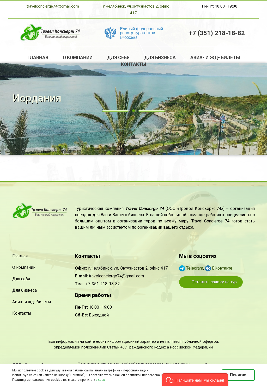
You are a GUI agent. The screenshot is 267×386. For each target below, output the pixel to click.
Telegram (194, 268)
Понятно (238, 374)
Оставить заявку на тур (214, 281)
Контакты (133, 64)
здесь (100, 380)
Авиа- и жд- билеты (215, 57)
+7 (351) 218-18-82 (217, 33)
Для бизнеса (160, 57)
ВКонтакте (221, 268)
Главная (37, 57)
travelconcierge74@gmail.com (53, 6)
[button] (195, 379)
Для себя (118, 57)
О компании (78, 57)
